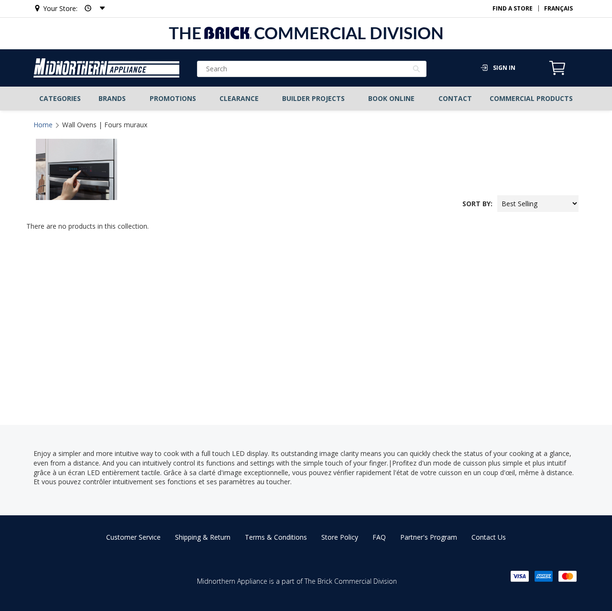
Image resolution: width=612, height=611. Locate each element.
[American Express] (543, 576)
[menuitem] (60, 99)
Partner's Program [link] (428, 537)
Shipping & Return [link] (202, 537)
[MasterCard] (567, 576)
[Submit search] (417, 70)
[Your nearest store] (91, 8)
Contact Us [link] (488, 537)
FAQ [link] (379, 537)
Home (43, 124)
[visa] (519, 576)
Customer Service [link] (133, 537)
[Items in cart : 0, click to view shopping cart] (557, 73)
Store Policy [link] (339, 537)
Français (558, 8)
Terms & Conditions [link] (276, 537)
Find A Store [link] (512, 8)
